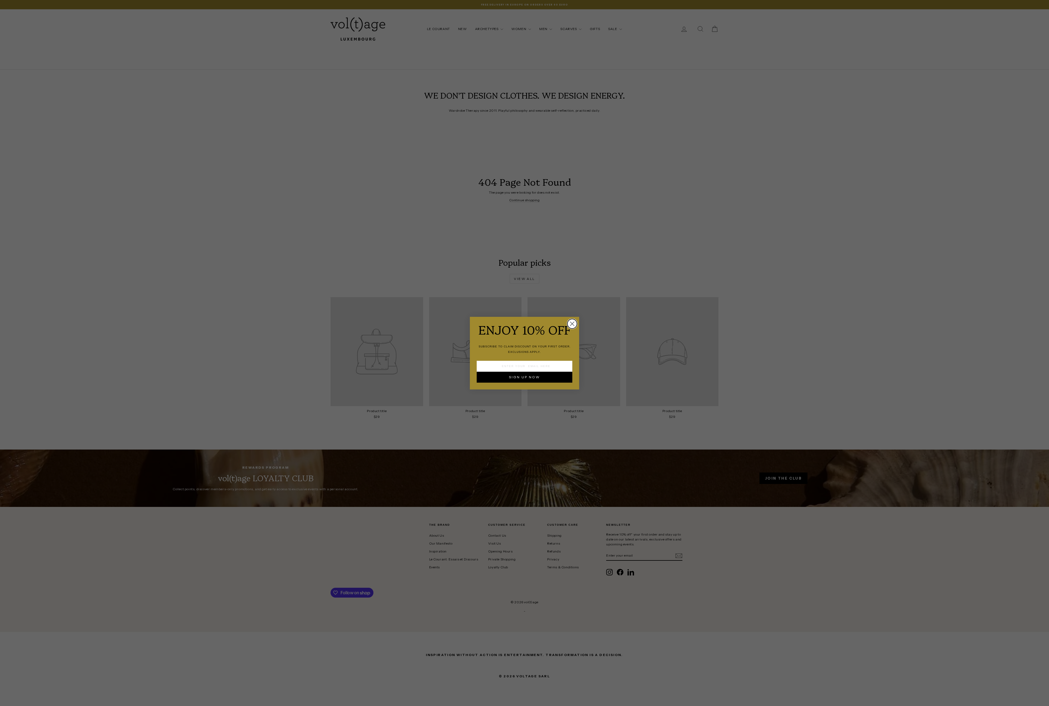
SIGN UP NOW (524, 377)
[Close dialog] (572, 324)
